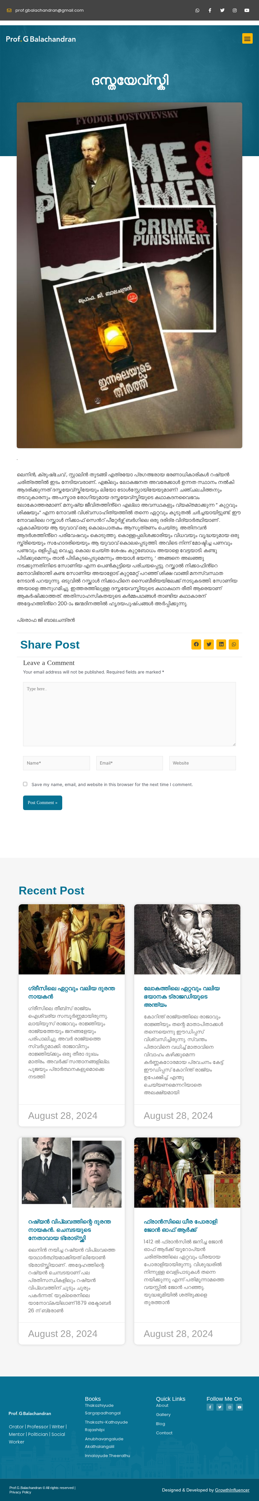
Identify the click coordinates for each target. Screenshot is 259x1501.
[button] (247, 38)
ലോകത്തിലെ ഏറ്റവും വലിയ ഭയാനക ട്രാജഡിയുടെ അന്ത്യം (182, 996)
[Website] (202, 764)
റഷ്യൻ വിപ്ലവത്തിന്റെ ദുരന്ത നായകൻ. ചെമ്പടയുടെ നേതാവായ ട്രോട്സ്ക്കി (69, 1229)
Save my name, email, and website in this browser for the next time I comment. (112, 784)
